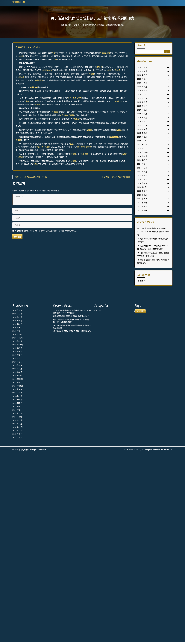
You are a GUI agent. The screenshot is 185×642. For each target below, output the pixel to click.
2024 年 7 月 (142, 164)
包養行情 (39, 147)
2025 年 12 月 (142, 98)
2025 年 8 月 (142, 114)
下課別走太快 (18, 2)
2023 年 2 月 (142, 210)
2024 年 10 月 (142, 152)
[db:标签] (140, 311)
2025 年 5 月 (142, 125)
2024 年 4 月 (142, 175)
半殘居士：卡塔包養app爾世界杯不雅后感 (30, 177)
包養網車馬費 (105, 53)
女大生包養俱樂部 (75, 98)
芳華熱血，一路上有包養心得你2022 (116, 177)
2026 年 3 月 (142, 87)
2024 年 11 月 (142, 148)
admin (38, 47)
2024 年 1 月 (142, 187)
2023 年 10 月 (142, 199)
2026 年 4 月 (142, 83)
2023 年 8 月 (142, 206)
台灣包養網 (33, 87)
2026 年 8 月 (142, 67)
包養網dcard (46, 70)
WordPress (167, 449)
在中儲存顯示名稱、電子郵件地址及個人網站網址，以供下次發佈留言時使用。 (47, 231)
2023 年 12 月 (142, 191)
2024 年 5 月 (142, 172)
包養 (53, 53)
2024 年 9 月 (142, 156)
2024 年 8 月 (142, 160)
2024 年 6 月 (142, 168)
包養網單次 (114, 137)
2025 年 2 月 (142, 137)
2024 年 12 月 (142, 144)
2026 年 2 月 (142, 90)
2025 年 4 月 (142, 129)
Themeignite (146, 449)
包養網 (20, 56)
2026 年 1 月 (142, 94)
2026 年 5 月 (142, 79)
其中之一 (143, 281)
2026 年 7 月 (142, 71)
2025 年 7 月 (142, 117)
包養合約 (84, 154)
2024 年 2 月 (142, 183)
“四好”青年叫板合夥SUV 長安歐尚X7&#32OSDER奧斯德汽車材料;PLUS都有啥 (153, 231)
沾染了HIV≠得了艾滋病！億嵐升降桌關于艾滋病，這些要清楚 (72, 326)
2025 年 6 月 (142, 121)
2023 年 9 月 (142, 202)
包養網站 (55, 112)
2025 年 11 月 (142, 102)
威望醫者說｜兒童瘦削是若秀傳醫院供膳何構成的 (72, 331)
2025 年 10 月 (142, 106)
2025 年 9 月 (142, 110)
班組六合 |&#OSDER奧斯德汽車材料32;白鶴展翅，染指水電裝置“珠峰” (71, 320)
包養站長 (20, 77)
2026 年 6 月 (142, 75)
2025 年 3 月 (142, 133)
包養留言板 (39, 80)
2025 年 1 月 (142, 141)
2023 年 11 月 (142, 195)
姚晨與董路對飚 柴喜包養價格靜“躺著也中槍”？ (71, 316)
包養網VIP (119, 101)
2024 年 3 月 (142, 179)
